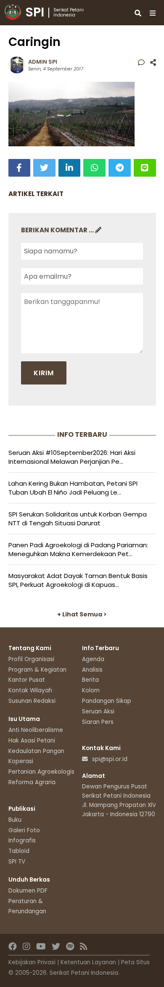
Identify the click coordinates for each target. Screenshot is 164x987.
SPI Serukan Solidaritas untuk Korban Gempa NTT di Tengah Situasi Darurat (77, 518)
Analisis (92, 670)
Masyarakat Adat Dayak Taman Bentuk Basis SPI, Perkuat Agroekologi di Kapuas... (78, 580)
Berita (90, 680)
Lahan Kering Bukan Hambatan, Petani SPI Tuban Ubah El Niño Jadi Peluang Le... (73, 488)
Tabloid (18, 851)
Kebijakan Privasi (32, 962)
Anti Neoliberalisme (35, 730)
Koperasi (20, 761)
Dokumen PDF (28, 891)
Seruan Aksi (98, 711)
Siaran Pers (98, 722)
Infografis (22, 840)
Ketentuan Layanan (88, 962)
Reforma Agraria (32, 782)
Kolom (91, 690)
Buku (14, 820)
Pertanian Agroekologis (41, 772)
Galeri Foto (24, 830)
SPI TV (16, 862)
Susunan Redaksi (32, 701)
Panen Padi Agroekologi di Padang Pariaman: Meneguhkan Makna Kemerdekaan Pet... (78, 549)
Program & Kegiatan (37, 670)
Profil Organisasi (31, 659)
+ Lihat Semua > (82, 614)
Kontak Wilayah (30, 690)
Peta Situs (135, 962)
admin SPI (42, 62)
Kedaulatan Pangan (36, 751)
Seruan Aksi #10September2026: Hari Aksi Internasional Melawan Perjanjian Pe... (71, 457)
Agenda (93, 659)
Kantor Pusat (26, 680)
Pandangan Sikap (106, 701)
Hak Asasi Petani (31, 741)
